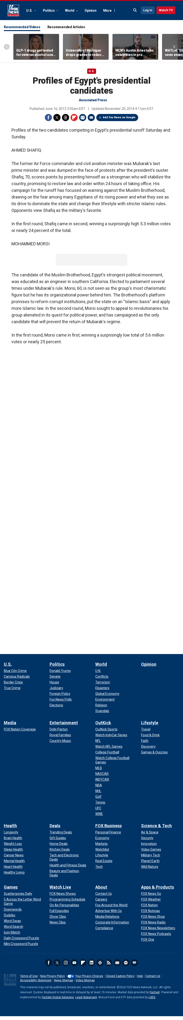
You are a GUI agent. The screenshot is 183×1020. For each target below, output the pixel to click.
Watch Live (60, 887)
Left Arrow (7, 47)
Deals (55, 825)
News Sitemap (63, 980)
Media (10, 722)
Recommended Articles (66, 27)
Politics (49, 10)
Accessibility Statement (35, 980)
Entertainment (64, 722)
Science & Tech (156, 825)
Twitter (57, 117)
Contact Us (152, 976)
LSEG (152, 997)
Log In (147, 10)
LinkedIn (91, 962)
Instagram (65, 962)
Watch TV (166, 10)
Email (91, 117)
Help (140, 976)
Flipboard (74, 117)
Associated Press (93, 100)
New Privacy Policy (52, 976)
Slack (100, 962)
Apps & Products (157, 887)
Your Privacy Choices (89, 976)
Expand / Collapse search (135, 10)
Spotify (125, 962)
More (107, 10)
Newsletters (117, 962)
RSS (108, 962)
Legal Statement (86, 997)
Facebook (48, 117)
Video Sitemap (85, 980)
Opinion (90, 10)
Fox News (13, 10)
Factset (155, 992)
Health (10, 825)
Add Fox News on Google (119, 117)
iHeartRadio (134, 962)
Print (82, 117)
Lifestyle (149, 722)
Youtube (74, 962)
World (70, 10)
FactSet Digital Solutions (58, 997)
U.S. (29, 10)
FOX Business (108, 825)
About (101, 887)
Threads (65, 117)
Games (11, 887)
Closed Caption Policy (120, 976)
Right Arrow (174, 47)
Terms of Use (29, 976)
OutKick (103, 722)
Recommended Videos (22, 27)
